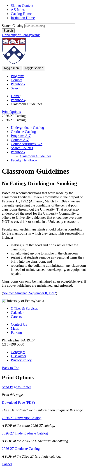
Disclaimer (18, 356)
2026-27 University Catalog (22, 418)
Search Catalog (12, 26)
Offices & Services (24, 308)
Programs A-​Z (21, 136)
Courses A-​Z (20, 140)
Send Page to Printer (16, 387)
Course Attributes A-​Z (26, 144)
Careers (16, 317)
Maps (15, 328)
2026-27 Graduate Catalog (21, 449)
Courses (16, 80)
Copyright (18, 352)
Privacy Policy (21, 360)
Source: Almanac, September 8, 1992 (29, 293)
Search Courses (22, 148)
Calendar (17, 312)
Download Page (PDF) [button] (18, 402)
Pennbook (18, 84)
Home (15, 96)
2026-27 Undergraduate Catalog (25, 433)
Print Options (11, 112)
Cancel (7, 464)
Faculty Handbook (24, 160)
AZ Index (18, 10)
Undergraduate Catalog (27, 128)
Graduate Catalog (23, 132)
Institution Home (23, 18)
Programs (17, 76)
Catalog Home (21, 14)
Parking (16, 332)
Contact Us (19, 324)
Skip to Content (22, 5)
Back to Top (10, 368)
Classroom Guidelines (35, 156)
